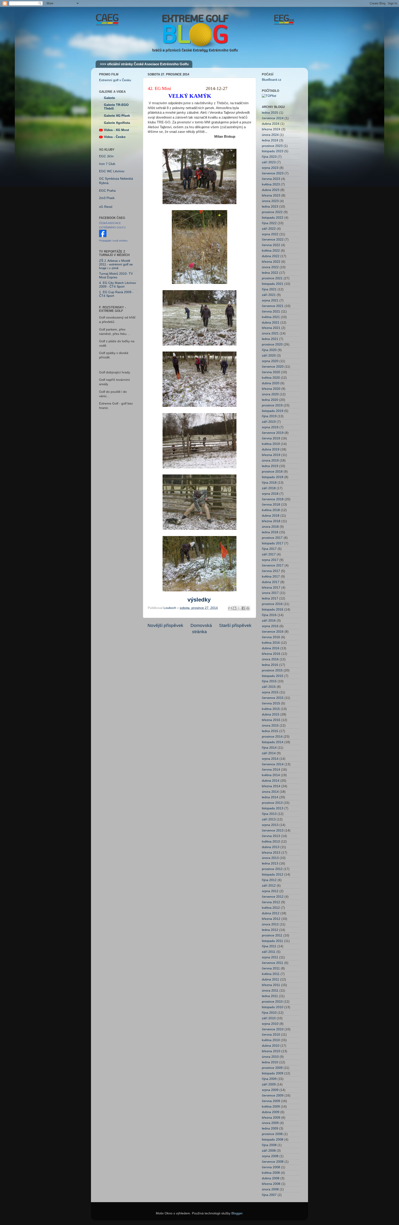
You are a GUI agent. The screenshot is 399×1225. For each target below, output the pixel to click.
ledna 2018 (270, 532)
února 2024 (270, 135)
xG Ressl (105, 207)
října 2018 (269, 482)
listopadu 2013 (272, 808)
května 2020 (271, 377)
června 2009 (271, 1101)
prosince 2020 (272, 344)
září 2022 (269, 228)
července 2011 (272, 963)
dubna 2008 (270, 1178)
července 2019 (273, 433)
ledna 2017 (270, 598)
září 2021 (269, 295)
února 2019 (270, 460)
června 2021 (271, 311)
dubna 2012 (270, 913)
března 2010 (271, 1051)
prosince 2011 (272, 935)
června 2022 (271, 245)
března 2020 (271, 388)
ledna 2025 (270, 112)
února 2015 (270, 725)
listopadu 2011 (272, 941)
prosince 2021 (272, 278)
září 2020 (269, 355)
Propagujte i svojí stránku (113, 240)
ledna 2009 (270, 1128)
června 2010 (271, 1034)
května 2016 (271, 642)
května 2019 (271, 444)
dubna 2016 (270, 648)
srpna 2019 (270, 427)
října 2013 (269, 814)
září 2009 (269, 1084)
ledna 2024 (270, 140)
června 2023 (271, 179)
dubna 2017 (270, 582)
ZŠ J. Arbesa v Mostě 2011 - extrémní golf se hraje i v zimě (116, 264)
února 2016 (270, 659)
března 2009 (271, 1117)
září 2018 (269, 488)
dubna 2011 (270, 979)
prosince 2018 (272, 471)
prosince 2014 (272, 736)
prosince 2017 (272, 537)
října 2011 (269, 946)
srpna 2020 (270, 361)
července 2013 (273, 830)
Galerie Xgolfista (117, 123)
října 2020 (269, 350)
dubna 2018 (270, 515)
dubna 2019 (270, 449)
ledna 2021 (270, 339)
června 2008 (271, 1167)
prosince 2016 (272, 604)
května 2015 (271, 709)
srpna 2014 (270, 758)
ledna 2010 (270, 1062)
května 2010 (271, 1040)
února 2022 (270, 267)
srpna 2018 (270, 493)
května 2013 (271, 841)
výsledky (199, 599)
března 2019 (271, 455)
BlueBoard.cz (271, 79)
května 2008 (271, 1172)
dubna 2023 (270, 190)
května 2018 (271, 510)
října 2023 (269, 156)
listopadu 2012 (272, 874)
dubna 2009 (270, 1112)
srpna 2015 (270, 692)
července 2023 (273, 173)
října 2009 (269, 1079)
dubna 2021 (270, 322)
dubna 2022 (270, 256)
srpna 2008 (270, 1156)
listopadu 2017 (272, 543)
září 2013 (269, 819)
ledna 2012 (270, 930)
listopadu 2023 (272, 151)
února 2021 (270, 333)
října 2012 (269, 880)
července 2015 (273, 698)
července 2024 (273, 118)
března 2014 (271, 786)
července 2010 (273, 1029)
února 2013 (270, 858)
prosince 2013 (272, 803)
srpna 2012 (270, 891)
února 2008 (270, 1189)
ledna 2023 (270, 206)
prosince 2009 (272, 1068)
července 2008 (273, 1161)
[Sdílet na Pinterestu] (247, 608)
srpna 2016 (270, 626)
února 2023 (270, 201)
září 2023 (269, 162)
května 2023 (271, 184)
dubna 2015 (270, 714)
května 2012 (271, 907)
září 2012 (269, 885)
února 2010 (270, 1056)
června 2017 (271, 571)
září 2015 (269, 687)
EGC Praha (107, 190)
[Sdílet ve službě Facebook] (243, 608)
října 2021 (269, 289)
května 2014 (271, 775)
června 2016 (271, 637)
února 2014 (270, 791)
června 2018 (271, 504)
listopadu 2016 (272, 609)
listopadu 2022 (272, 217)
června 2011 (271, 968)
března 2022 (271, 261)
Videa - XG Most (116, 130)
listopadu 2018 (272, 477)
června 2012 (271, 902)
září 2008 (269, 1150)
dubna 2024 (270, 123)
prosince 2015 (272, 670)
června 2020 (271, 372)
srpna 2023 (270, 168)
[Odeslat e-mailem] (230, 608)
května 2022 (271, 250)
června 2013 (271, 836)
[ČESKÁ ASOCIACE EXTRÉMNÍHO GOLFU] (102, 236)
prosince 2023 (272, 146)
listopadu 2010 (272, 1007)
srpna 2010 (270, 1023)
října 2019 (269, 416)
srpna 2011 (270, 957)
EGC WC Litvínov (111, 171)
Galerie (109, 98)
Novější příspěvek (165, 625)
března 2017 (271, 587)
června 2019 (271, 438)
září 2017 (269, 554)
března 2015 (271, 720)
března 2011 (271, 985)
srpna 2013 (270, 825)
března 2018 (271, 521)
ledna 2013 (270, 863)
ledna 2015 (270, 731)
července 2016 (273, 631)
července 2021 (273, 306)
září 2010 (269, 1018)
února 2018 (270, 526)
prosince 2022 (272, 212)
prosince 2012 (272, 869)
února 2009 (270, 1123)
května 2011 (271, 974)
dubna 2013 (270, 847)
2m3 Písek (107, 198)
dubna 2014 (270, 780)
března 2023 (271, 195)
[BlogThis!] (234, 608)
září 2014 (269, 753)
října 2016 (269, 615)
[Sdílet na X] (239, 608)
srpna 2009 (270, 1090)
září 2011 (268, 952)
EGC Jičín (106, 156)
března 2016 (271, 654)
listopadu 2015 (272, 676)
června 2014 (271, 769)
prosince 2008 (272, 1134)
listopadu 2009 (272, 1073)
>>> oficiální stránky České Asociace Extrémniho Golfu (144, 64)
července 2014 (273, 764)
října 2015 (269, 681)
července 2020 (273, 366)
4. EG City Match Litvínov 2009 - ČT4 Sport (117, 284)
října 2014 (269, 747)
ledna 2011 (270, 996)
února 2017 (270, 593)
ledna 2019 (270, 466)
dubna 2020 (270, 383)
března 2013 (271, 852)
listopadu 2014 (272, 742)
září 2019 (269, 421)
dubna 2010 (270, 1045)
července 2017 (273, 565)
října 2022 (269, 223)
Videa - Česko (115, 137)
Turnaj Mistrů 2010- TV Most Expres (116, 275)
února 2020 (270, 394)
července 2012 (273, 896)
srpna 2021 (270, 300)
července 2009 (273, 1095)
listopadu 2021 (272, 284)
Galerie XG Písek (117, 115)
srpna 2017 (270, 560)
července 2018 (273, 499)
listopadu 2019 (272, 411)
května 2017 (271, 576)
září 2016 (269, 620)
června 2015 (271, 703)
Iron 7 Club (107, 164)
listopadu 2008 (272, 1139)
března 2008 (271, 1184)
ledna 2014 (270, 797)
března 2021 (271, 328)
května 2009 (271, 1106)
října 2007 (269, 1195)
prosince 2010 (272, 1001)
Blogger (236, 1213)
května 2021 (271, 317)
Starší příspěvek (235, 625)
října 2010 (269, 1012)
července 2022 (273, 239)
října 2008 (269, 1145)
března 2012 (271, 919)
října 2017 (269, 549)
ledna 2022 (270, 272)
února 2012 (270, 924)
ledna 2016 (270, 665)
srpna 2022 (270, 234)
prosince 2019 (272, 405)
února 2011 (270, 990)
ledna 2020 (270, 400)
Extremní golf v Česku (115, 80)
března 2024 (271, 129)
